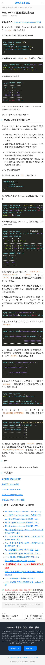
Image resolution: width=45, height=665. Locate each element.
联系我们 (15, 648)
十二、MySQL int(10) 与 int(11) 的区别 (20, 561)
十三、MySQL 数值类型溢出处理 (18, 12)
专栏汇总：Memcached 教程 (13, 500)
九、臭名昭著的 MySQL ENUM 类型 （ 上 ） (22, 550)
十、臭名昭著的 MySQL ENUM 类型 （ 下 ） (22, 553)
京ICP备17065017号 (13, 657)
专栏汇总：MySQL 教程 (11, 489)
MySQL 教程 (23, 7)
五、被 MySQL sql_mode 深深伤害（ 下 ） (22, 526)
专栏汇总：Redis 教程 (10, 484)
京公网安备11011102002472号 (29, 657)
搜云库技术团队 (22, 3)
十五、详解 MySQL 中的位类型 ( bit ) (20, 578)
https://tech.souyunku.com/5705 (27, 22)
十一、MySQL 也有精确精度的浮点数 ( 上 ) (22, 557)
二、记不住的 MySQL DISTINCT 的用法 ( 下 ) (23, 515)
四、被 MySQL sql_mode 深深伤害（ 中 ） (22, 522)
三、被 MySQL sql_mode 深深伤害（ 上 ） (22, 519)
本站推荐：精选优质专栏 (11, 479)
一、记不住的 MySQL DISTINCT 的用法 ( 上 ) (23, 511)
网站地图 (32, 662)
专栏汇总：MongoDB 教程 (12, 495)
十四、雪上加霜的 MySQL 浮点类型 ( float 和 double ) (33, 617)
